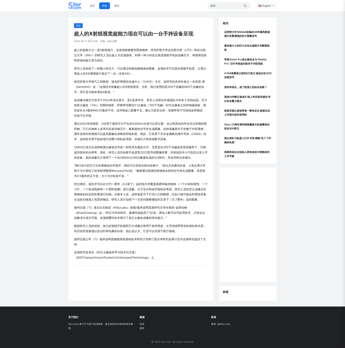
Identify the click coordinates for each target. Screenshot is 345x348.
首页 (92, 5)
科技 (104, 5)
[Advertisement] (248, 225)
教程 (116, 5)
